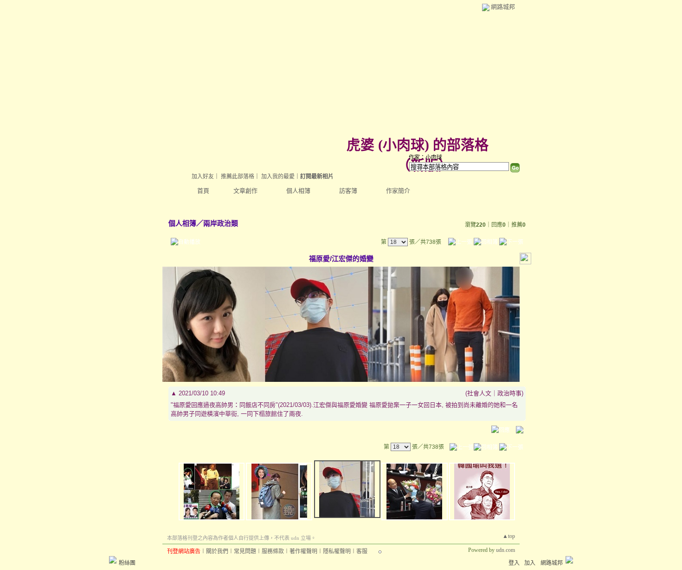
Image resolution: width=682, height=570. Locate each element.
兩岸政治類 (220, 223)
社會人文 (479, 393)
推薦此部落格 (237, 176)
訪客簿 (348, 190)
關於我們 (217, 551)
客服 (361, 551)
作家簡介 (398, 190)
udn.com (505, 550)
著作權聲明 (303, 551)
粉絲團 (127, 563)
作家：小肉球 (425, 157)
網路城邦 (503, 6)
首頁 (203, 190)
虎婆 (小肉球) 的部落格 (418, 144)
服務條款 (273, 551)
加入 (529, 563)
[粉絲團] (112, 559)
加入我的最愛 (278, 176)
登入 (514, 563)
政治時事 (509, 393)
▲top (508, 536)
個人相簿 (298, 190)
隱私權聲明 (337, 551)
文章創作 (245, 190)
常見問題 (245, 551)
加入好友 (203, 176)
